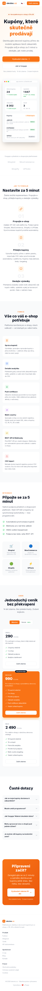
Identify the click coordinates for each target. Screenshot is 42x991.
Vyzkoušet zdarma (19, 59)
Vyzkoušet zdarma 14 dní (20, 892)
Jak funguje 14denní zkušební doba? (19, 816)
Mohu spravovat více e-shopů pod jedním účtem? (18, 825)
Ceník (4, 941)
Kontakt (4, 958)
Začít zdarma (33, 3)
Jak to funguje (21, 66)
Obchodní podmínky (9, 967)
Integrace (5, 939)
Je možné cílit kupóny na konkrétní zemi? (18, 835)
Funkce (4, 936)
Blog (4, 956)
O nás (4, 953)
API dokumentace (8, 944)
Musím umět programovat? (15, 808)
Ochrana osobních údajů (10, 970)
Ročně (26, 622)
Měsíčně (15, 622)
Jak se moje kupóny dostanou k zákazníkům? (17, 799)
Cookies (5, 973)
